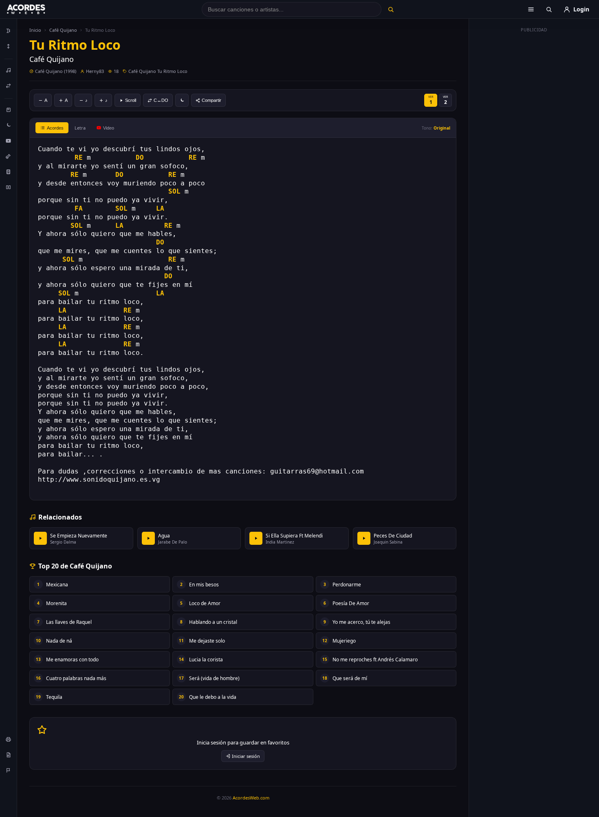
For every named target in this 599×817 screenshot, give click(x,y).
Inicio (35, 30)
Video (108, 128)
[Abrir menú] (531, 9)
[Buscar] (390, 9)
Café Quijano (63, 30)
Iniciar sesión (246, 756)
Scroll (130, 100)
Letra (80, 128)
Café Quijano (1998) (55, 71)
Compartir (211, 100)
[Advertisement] (534, 158)
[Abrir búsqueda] (549, 9)
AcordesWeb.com (251, 798)
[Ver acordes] (8, 171)
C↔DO (161, 100)
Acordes (55, 128)
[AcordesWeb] (36, 9)
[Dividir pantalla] (8, 187)
